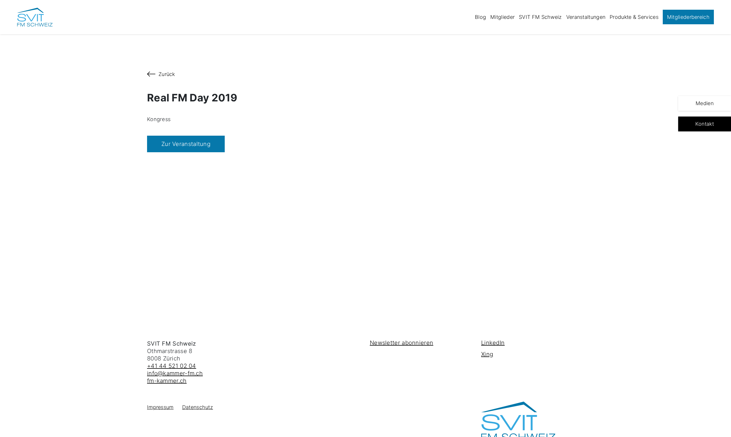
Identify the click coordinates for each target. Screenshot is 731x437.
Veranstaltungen (586, 17)
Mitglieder (502, 17)
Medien (705, 103)
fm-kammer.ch (167, 380)
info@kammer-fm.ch (175, 373)
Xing (487, 354)
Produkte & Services (634, 17)
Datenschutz (197, 407)
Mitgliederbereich (688, 17)
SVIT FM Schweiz (540, 17)
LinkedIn (493, 343)
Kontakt (704, 124)
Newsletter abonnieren (401, 343)
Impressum (160, 407)
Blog (480, 17)
